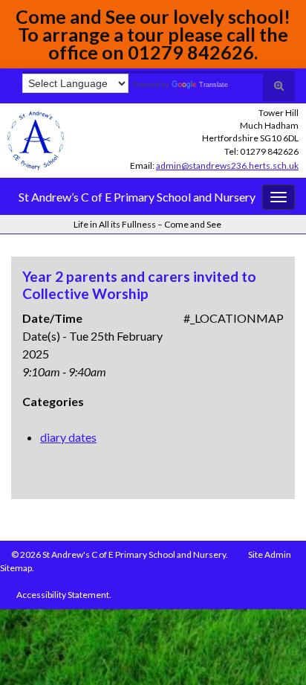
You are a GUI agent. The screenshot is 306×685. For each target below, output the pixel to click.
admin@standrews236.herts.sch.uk (227, 165)
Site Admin (269, 554)
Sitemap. (17, 567)
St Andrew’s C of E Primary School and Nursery (137, 197)
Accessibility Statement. (63, 594)
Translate (213, 85)
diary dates (68, 437)
